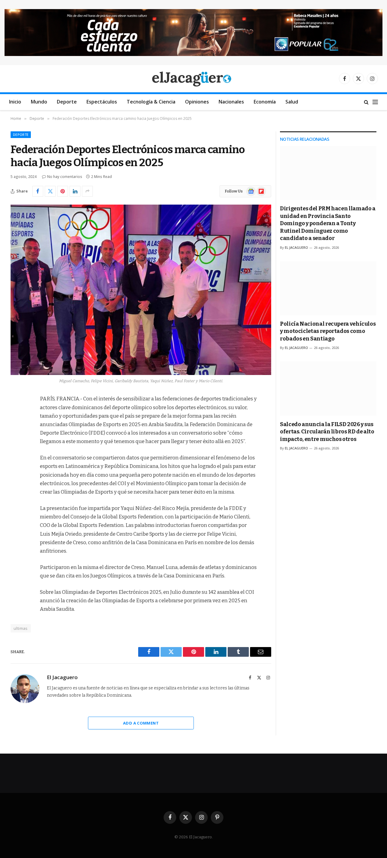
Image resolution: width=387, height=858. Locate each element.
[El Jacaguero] (193, 78)
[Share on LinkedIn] (75, 191)
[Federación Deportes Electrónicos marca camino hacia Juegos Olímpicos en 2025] (141, 290)
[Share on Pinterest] (62, 191)
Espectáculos (101, 101)
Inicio (15, 101)
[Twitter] (17, 430)
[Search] (366, 102)
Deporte (67, 101)
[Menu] (375, 102)
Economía (265, 101)
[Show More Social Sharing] (87, 191)
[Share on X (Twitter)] (50, 191)
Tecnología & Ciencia (151, 101)
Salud (291, 101)
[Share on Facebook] (37, 191)
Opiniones (197, 101)
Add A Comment (141, 723)
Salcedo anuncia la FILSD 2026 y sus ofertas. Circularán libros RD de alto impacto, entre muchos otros (327, 431)
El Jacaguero (62, 677)
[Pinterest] (17, 461)
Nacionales (231, 101)
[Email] (17, 476)
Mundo (39, 101)
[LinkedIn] (17, 445)
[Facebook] (17, 415)
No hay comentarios (64, 176)
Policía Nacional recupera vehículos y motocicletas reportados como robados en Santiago (328, 331)
